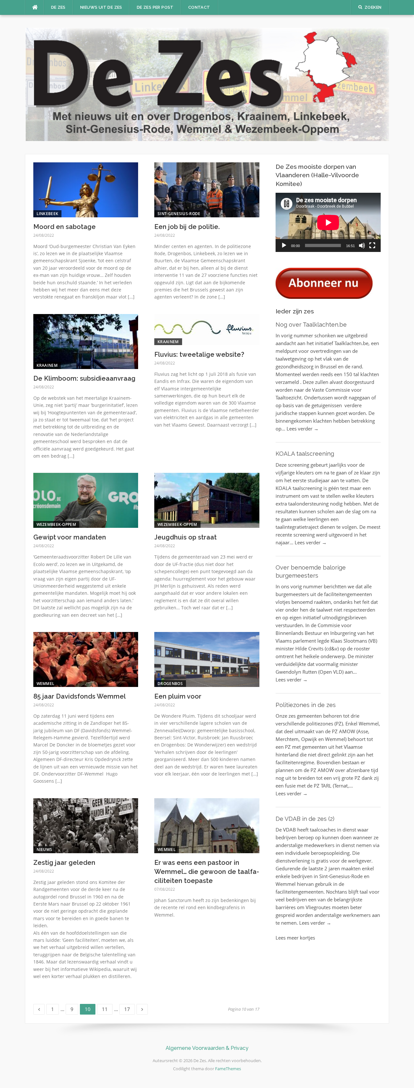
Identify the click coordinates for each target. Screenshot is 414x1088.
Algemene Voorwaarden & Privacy (207, 1048)
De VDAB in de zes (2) (305, 818)
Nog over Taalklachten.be (311, 324)
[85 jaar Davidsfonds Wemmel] (85, 659)
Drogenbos (170, 683)
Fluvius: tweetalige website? (199, 354)
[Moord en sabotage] (85, 189)
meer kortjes (301, 937)
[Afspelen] (284, 245)
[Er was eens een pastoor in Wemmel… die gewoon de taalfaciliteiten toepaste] (206, 825)
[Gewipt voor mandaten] (85, 499)
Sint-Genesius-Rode (179, 213)
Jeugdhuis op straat (185, 537)
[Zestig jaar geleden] (85, 825)
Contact (199, 7)
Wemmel (46, 683)
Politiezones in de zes (306, 705)
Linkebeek (48, 213)
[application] (328, 222)
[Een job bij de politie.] (206, 189)
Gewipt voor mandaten (69, 537)
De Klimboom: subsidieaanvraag (84, 378)
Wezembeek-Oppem (56, 524)
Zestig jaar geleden (64, 862)
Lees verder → (303, 428)
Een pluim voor (178, 696)
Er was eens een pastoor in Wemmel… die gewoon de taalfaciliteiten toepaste (206, 872)
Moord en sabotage (64, 227)
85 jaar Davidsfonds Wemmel (79, 696)
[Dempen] (362, 245)
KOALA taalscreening (305, 453)
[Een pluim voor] (206, 659)
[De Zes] (207, 84)
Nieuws (44, 849)
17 (129, 1008)
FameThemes (228, 1069)
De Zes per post (155, 7)
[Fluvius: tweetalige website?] (206, 329)
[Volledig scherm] (372, 245)
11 (107, 1008)
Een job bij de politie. (187, 227)
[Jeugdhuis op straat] (206, 499)
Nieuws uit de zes (101, 7)
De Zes (58, 7)
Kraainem (47, 365)
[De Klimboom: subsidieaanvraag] (85, 341)
